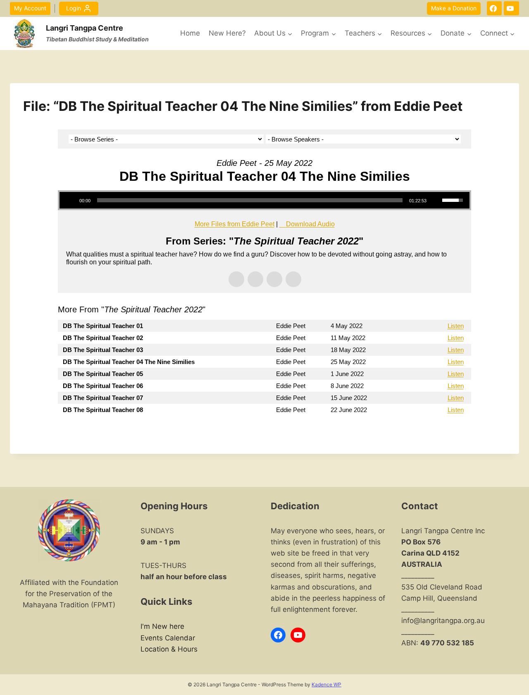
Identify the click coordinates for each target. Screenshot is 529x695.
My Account (30, 8)
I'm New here (162, 626)
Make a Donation (454, 8)
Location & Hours (169, 649)
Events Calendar (168, 638)
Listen (456, 325)
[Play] (70, 200)
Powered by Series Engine (440, 432)
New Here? (227, 33)
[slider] (250, 200)
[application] (264, 200)
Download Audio (310, 224)
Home (190, 33)
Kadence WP (326, 684)
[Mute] (435, 200)
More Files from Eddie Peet (234, 224)
